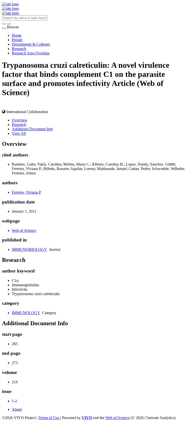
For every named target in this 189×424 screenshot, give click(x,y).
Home (16, 35)
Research (19, 49)
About (17, 409)
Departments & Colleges (31, 44)
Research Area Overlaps (30, 53)
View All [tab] (19, 133)
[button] (4, 24)
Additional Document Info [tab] (32, 129)
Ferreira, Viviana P (26, 192)
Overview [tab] (19, 120)
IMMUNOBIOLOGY (29, 249)
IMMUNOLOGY (26, 313)
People (17, 40)
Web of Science (24, 230)
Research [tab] (19, 124)
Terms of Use (49, 418)
